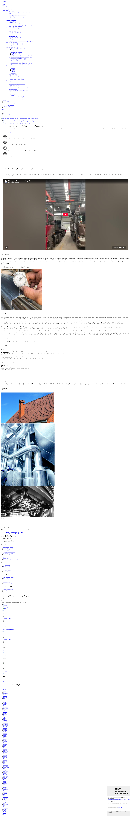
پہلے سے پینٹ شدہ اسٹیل (15, 26)
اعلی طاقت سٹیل (13, 74)
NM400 (13, 69)
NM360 (13, 68)
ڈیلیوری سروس (7, 570)
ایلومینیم (9, 86)
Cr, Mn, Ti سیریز (15, 53)
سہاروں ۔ (11, 95)
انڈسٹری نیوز (10, 105)
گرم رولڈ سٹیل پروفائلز (16, 28)
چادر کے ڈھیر (12, 31)
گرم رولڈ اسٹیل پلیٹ (14, 18)
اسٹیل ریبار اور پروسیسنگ (16, 96)
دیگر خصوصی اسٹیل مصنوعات (16, 79)
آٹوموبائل (6, 579)
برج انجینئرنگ (13, 36)
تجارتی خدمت (6, 567)
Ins (4, 681)
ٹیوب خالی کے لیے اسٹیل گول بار (18, 58)
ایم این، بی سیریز (16, 52)
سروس (4, 100)
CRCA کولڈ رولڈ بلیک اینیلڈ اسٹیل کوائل (20, 13)
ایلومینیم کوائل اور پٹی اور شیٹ (18, 87)
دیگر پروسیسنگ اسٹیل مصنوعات (17, 98)
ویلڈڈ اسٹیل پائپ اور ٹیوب (16, 43)
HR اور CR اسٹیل (10, 11)
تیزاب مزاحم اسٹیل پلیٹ (16, 77)
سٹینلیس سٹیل (10, 80)
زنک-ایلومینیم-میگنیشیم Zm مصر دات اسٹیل (21, 25)
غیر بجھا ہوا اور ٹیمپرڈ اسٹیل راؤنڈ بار (20, 59)
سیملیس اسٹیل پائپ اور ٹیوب (17, 44)
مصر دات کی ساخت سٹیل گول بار (17, 48)
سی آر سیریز (14, 49)
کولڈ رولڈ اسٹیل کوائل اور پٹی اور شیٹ (20, 12)
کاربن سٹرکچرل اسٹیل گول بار (17, 61)
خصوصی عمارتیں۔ (13, 39)
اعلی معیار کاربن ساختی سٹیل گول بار (19, 64)
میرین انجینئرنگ (8, 580)
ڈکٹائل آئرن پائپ (11, 45)
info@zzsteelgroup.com (14, 533)
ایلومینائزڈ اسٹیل (14, 23)
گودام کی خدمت (7, 566)
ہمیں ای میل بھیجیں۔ (6, 132)
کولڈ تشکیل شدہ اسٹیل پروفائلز (18, 29)
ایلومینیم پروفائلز (15, 91)
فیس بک (5, 671)
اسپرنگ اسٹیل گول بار (15, 60)
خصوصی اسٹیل (9, 65)
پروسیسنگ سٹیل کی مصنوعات (13, 92)
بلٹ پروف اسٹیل (13, 75)
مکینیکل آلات (6, 582)
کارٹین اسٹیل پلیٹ (14, 76)
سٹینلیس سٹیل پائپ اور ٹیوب (17, 84)
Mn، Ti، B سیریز (15, 54)
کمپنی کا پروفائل (11, 6)
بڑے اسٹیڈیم (12, 38)
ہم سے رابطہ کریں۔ (8, 107)
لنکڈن (5, 650)
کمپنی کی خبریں (10, 103)
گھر (4, 4)
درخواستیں (6, 101)
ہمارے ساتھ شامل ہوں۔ (9, 106)
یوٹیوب (5, 660)
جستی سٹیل (11, 21)
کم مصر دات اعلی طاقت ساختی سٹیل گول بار (20, 63)
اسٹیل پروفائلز (10, 27)
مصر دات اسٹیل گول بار (12, 47)
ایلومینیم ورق (13, 89)
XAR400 (13, 73)
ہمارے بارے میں (7, 5)
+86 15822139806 (7, 618)
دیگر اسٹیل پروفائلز (15, 32)
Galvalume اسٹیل (13, 22)
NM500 (13, 71)
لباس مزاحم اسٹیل (14, 66)
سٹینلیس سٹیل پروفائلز (15, 81)
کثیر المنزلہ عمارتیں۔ (15, 37)
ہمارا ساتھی (9, 7)
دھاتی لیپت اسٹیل (11, 20)
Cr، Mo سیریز (15, 50)
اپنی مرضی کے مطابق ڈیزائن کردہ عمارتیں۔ (21, 41)
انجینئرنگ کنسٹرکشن (9, 577)
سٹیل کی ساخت (9, 33)
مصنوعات (5, 10)
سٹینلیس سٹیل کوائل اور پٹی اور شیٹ (19, 82)
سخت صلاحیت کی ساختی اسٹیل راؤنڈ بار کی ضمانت (22, 55)
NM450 (13, 70)
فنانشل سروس (6, 571)
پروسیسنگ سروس (7, 565)
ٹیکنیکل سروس (7, 568)
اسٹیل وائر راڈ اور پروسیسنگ (17, 97)
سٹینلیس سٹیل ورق (14, 85)
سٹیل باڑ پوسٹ (13, 93)
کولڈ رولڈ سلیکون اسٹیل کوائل (17, 15)
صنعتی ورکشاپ (13, 34)
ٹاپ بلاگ (5, 592)
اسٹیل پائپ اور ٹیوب (12, 42)
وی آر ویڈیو (9, 9)
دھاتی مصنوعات (7, 583)
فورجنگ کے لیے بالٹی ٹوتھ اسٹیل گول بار (20, 57)
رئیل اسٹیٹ (6, 578)
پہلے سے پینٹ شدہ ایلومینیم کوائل (19, 90)
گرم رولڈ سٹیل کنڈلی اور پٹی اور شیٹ (19, 17)
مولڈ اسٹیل (12, 16)
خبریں (5, 102)
